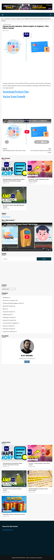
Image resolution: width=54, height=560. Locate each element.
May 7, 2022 (6, 30)
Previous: (14, 149)
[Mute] (48, 250)
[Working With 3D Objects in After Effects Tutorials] (14, 504)
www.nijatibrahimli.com (7, 529)
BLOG (4, 309)
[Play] (3, 250)
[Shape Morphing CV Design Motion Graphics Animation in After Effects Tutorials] (14, 169)
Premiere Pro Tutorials (8, 331)
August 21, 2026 (6, 182)
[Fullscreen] (50, 250)
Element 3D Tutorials (8, 320)
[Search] (51, 14)
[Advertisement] (27, 72)
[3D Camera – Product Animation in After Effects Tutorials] (40, 169)
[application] (27, 237)
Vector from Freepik (14, 96)
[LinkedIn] (28, 362)
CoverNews (32, 557)
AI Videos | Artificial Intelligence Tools (12, 303)
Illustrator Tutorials (7, 326)
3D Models (5, 297)
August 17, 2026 (32, 182)
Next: (40, 150)
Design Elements (7, 314)
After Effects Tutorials (7, 24)
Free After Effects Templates (10, 323)
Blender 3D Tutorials (8, 306)
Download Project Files (16, 91)
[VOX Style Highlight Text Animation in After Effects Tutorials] (40, 478)
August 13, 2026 (6, 208)
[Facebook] (25, 362)
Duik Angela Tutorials (8, 317)
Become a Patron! (6, 216)
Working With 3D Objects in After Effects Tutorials (14, 514)
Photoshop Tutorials (8, 328)
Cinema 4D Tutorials (8, 311)
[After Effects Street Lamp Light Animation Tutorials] (14, 195)
